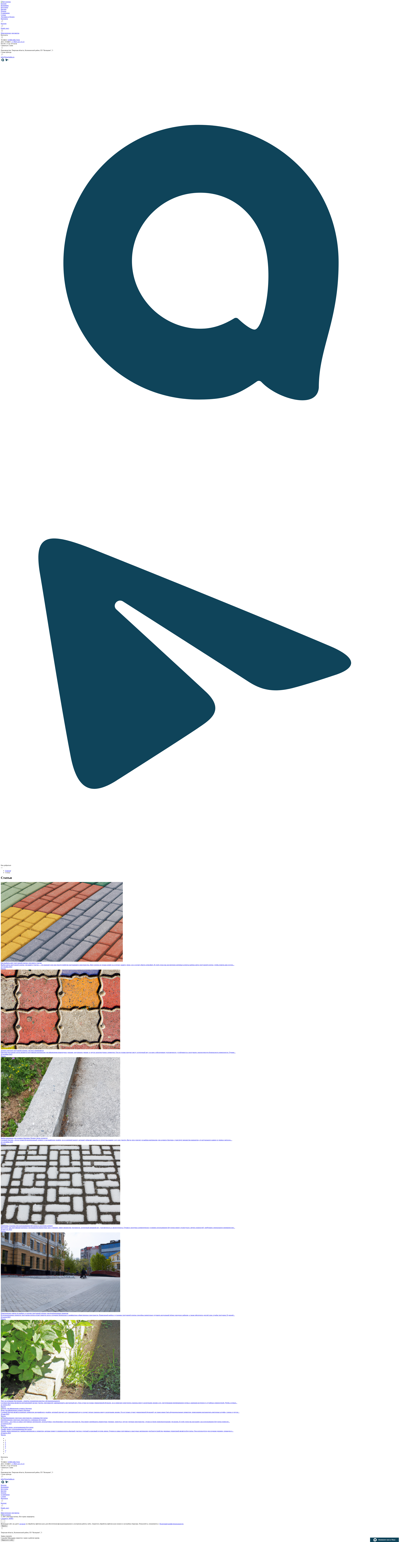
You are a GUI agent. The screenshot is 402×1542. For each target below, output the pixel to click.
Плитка (3, 11)
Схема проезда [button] (6, 52)
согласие (22, 1524)
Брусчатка (4, 7)
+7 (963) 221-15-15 (17, 42)
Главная (8, 871)
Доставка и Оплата (7, 17)
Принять (4, 1526)
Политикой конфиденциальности (171, 1524)
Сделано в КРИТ (7, 1518)
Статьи (3, 15)
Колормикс (5, 5)
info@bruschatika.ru (7, 57)
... (5, 1450)
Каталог (4, 4)
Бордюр (3, 9)
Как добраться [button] (6, 865)
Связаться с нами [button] (7, 45)
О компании (5, 13)
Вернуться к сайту (7, 1540)
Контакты (4, 19)
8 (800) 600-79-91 (14, 40)
